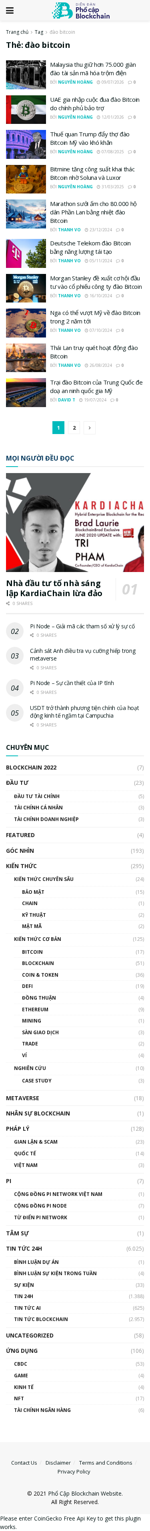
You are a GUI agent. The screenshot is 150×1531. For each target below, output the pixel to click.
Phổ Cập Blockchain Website (85, 1493)
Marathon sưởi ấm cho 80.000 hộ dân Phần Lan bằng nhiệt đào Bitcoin (93, 212)
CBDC (20, 1363)
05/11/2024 (100, 260)
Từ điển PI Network (40, 1217)
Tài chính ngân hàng (42, 1410)
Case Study (37, 1080)
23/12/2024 (100, 230)
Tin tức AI (27, 1308)
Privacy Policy (74, 1471)
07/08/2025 (112, 151)
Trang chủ (17, 32)
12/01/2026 (112, 117)
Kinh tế (24, 1387)
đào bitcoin (62, 32)
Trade (30, 1043)
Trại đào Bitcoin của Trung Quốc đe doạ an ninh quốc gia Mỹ (96, 386)
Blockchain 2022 (31, 767)
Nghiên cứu (30, 1068)
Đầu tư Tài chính (37, 796)
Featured (20, 835)
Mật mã (32, 926)
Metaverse (22, 1098)
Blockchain (38, 963)
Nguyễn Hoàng (75, 82)
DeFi (27, 986)
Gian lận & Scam (36, 1141)
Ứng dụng (22, 1350)
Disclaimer (58, 1462)
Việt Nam (26, 1165)
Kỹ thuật (34, 915)
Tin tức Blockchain (41, 1319)
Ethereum (35, 1009)
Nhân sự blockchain (38, 1113)
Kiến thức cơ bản (37, 939)
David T (66, 400)
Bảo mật (33, 892)
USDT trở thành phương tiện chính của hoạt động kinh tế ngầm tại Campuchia (84, 712)
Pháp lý (17, 1128)
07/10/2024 (100, 330)
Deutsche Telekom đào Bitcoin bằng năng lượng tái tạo (90, 247)
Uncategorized (30, 1335)
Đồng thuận (39, 997)
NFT (19, 1398)
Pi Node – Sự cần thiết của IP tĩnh (72, 683)
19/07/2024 (94, 400)
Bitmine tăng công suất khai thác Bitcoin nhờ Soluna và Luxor (92, 173)
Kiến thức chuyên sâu (44, 879)
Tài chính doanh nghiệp (46, 819)
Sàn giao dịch (40, 1032)
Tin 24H (23, 1296)
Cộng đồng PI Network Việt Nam (58, 1194)
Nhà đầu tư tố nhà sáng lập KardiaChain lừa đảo (54, 588)
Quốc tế (25, 1153)
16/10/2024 (100, 295)
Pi (8, 1181)
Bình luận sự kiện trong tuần (55, 1273)
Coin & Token (40, 974)
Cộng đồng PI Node (40, 1205)
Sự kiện (24, 1285)
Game (21, 1375)
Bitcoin (32, 952)
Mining (31, 1020)
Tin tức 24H (24, 1248)
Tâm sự (17, 1233)
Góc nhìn (20, 850)
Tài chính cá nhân (38, 807)
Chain (30, 903)
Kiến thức (21, 866)
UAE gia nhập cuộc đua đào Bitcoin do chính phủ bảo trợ (95, 103)
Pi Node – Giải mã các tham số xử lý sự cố (82, 626)
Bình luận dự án (36, 1262)
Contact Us (24, 1462)
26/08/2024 (100, 365)
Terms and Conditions (105, 1462)
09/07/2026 (112, 82)
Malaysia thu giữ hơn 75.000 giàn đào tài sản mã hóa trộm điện (93, 68)
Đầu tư (17, 782)
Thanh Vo (69, 230)
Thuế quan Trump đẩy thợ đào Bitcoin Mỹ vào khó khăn (90, 138)
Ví (24, 1055)
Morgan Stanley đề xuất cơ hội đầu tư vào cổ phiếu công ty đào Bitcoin (96, 282)
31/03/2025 (112, 186)
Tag (39, 32)
